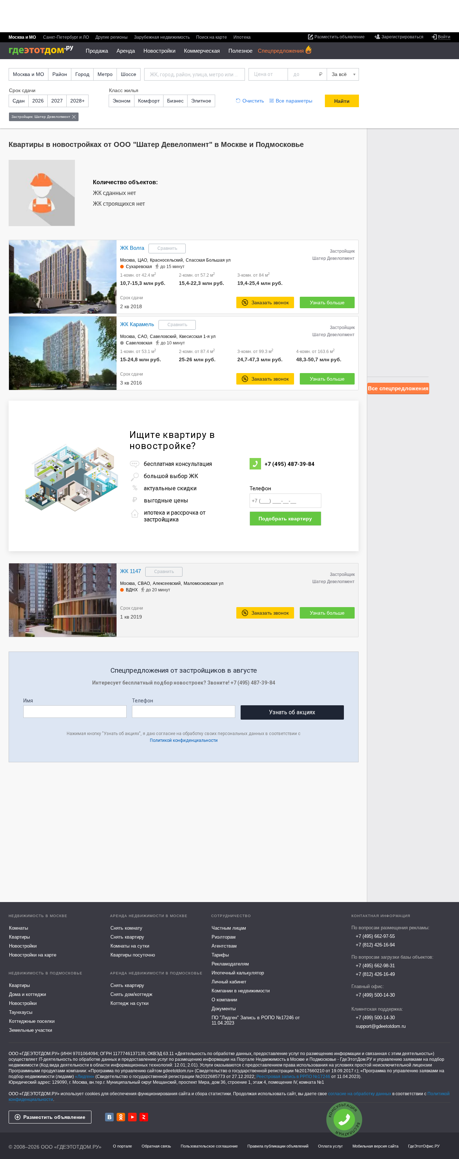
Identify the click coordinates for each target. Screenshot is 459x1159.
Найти (342, 101)
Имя (28, 700)
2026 (38, 101)
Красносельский (166, 260)
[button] (110, 277)
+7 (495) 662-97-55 (375, 936)
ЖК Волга (132, 248)
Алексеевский (167, 583)
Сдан (19, 101)
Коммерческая (202, 51)
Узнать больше (327, 302)
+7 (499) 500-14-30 (375, 995)
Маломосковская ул (203, 583)
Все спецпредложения (398, 388)
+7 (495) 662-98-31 (375, 965)
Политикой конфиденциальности (184, 740)
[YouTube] (132, 1117)
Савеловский (163, 336)
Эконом (122, 101)
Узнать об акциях (292, 712)
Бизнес (175, 101)
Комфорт (149, 101)
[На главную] (44, 50)
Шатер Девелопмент (333, 258)
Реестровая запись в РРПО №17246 (293, 1076)
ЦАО (142, 260)
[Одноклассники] (121, 1117)
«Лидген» (84, 1076)
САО (142, 336)
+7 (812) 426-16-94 (375, 945)
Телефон (260, 488)
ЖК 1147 (130, 571)
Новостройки (159, 51)
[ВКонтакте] (109, 1117)
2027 (57, 101)
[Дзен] (143, 1117)
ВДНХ (132, 589)
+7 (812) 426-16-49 (375, 974)
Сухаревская (139, 266)
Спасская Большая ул (208, 260)
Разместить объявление (54, 1117)
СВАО (144, 583)
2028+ (77, 101)
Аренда (126, 51)
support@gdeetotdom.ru (381, 1026)
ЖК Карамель (137, 324)
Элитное (201, 101)
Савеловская (139, 342)
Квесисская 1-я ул (197, 336)
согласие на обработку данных (359, 1093)
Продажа (97, 51)
